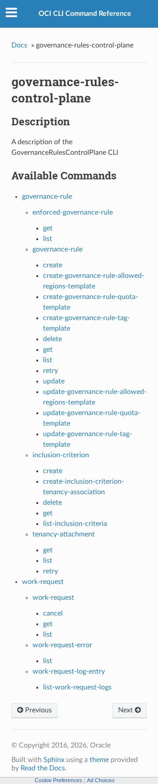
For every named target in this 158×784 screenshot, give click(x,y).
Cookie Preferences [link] (58, 780)
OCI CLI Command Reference (85, 13)
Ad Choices (101, 780)
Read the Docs (43, 768)
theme (99, 759)
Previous (37, 710)
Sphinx (54, 759)
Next (126, 710)
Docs (19, 45)
